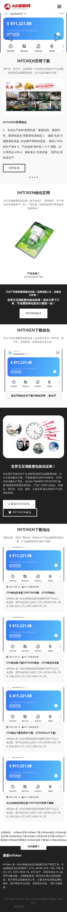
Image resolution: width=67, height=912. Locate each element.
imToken (31, 836)
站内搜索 (33, 846)
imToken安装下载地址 (38, 840)
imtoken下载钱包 (33, 330)
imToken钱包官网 (33, 193)
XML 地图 (31, 906)
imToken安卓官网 (46, 836)
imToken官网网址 (17, 840)
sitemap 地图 (45, 906)
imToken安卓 (33, 313)
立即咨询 (14, 168)
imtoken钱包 (21, 512)
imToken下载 (34, 832)
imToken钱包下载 (18, 836)
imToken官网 (20, 832)
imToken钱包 (48, 832)
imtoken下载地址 (33, 530)
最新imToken (20, 504)
